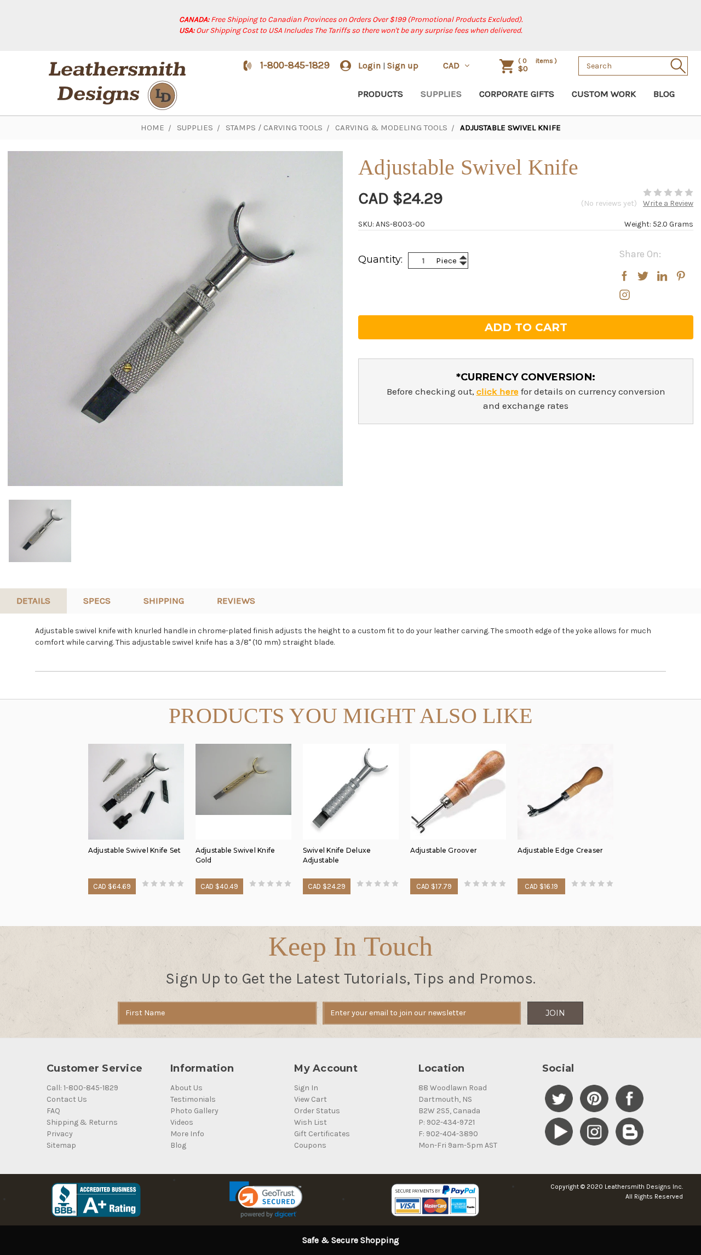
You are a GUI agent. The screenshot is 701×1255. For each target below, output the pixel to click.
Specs (97, 600)
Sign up (402, 65)
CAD (452, 65)
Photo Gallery (194, 1110)
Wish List (310, 1122)
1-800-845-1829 (295, 65)
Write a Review (668, 203)
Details (33, 600)
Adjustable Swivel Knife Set (134, 850)
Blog (664, 93)
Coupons (310, 1145)
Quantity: (380, 259)
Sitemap (61, 1145)
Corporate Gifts (516, 93)
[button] (266, 1200)
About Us (186, 1087)
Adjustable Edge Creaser (561, 850)
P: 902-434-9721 (446, 1122)
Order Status (317, 1110)
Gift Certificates (322, 1133)
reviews (236, 600)
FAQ (53, 1110)
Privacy (60, 1133)
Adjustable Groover (444, 850)
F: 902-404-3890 (448, 1133)
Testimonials (193, 1099)
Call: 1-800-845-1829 (82, 1087)
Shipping (163, 600)
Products (380, 93)
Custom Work (604, 93)
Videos (181, 1122)
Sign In (306, 1087)
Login (369, 65)
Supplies (441, 93)
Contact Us (67, 1099)
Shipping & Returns (82, 1122)
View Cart (310, 1099)
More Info (187, 1133)
